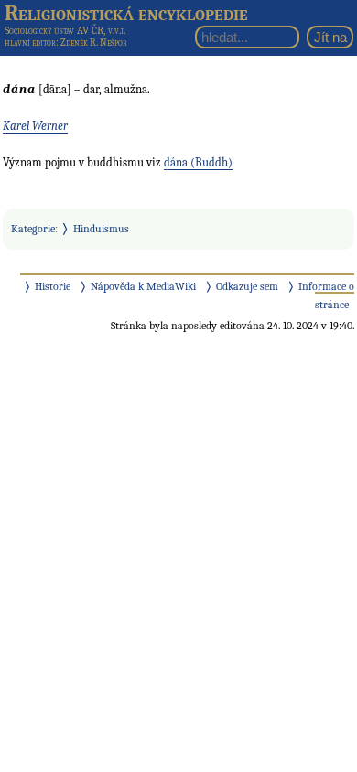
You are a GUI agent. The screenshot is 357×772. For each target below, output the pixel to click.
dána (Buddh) (198, 162)
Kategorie (33, 228)
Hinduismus (101, 228)
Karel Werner (35, 126)
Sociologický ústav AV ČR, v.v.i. (65, 30)
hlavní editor (30, 42)
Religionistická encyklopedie (126, 13)
